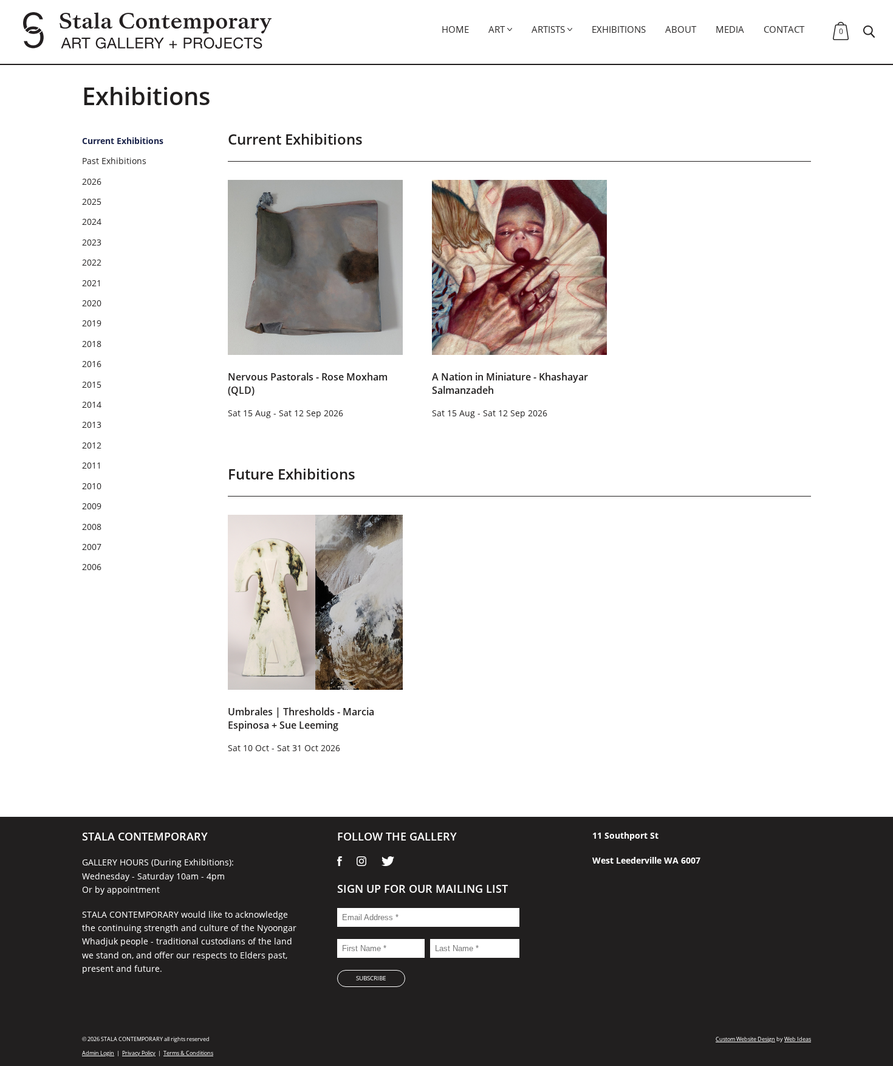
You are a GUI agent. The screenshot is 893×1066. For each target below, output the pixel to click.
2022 (91, 262)
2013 (91, 424)
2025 (91, 201)
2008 (91, 526)
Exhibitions (619, 29)
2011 (91, 465)
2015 (91, 384)
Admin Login (98, 1053)
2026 (91, 181)
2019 (91, 323)
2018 (91, 343)
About (680, 29)
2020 (91, 303)
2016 (91, 364)
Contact (784, 29)
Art (496, 29)
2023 (91, 242)
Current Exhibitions (122, 140)
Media (730, 29)
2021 (91, 283)
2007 (91, 546)
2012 (91, 445)
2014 (91, 404)
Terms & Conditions (188, 1053)
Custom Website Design (745, 1039)
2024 (91, 221)
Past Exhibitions (114, 161)
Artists (548, 29)
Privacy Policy (139, 1053)
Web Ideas (797, 1039)
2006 (91, 567)
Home (455, 29)
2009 (91, 506)
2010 (91, 486)
